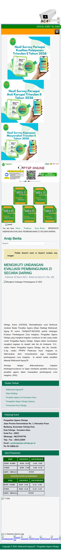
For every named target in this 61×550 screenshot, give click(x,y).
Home (18, 228)
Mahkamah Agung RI (14, 390)
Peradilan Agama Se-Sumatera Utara (21, 397)
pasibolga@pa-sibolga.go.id (22, 443)
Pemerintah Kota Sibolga (16, 405)
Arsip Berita (40, 228)
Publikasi (27, 228)
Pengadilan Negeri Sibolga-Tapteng (20, 401)
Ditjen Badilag (11, 393)
